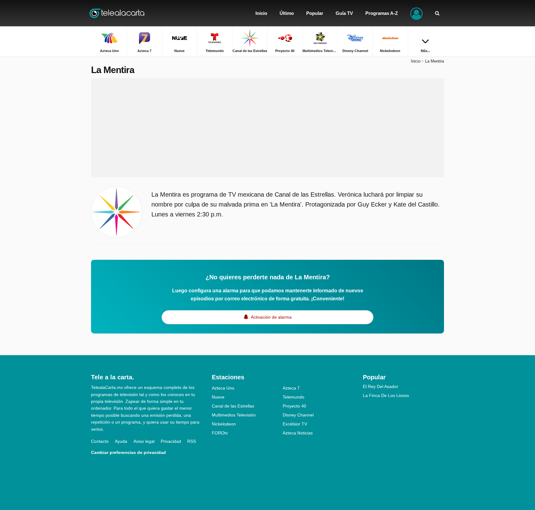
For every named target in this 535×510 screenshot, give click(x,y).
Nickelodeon (224, 423)
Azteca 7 (291, 388)
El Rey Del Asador (380, 386)
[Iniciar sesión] (416, 13)
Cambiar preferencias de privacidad (128, 452)
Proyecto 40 (294, 405)
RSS (191, 441)
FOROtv (220, 432)
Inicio (415, 61)
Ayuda (121, 441)
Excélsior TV (295, 423)
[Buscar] (437, 13)
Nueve (218, 396)
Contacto (100, 441)
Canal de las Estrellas (233, 405)
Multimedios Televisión (234, 414)
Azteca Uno (223, 388)
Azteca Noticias (298, 432)
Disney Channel (298, 414)
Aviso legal (143, 441)
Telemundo (293, 396)
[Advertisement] (267, 127)
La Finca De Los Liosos (386, 395)
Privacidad (171, 441)
